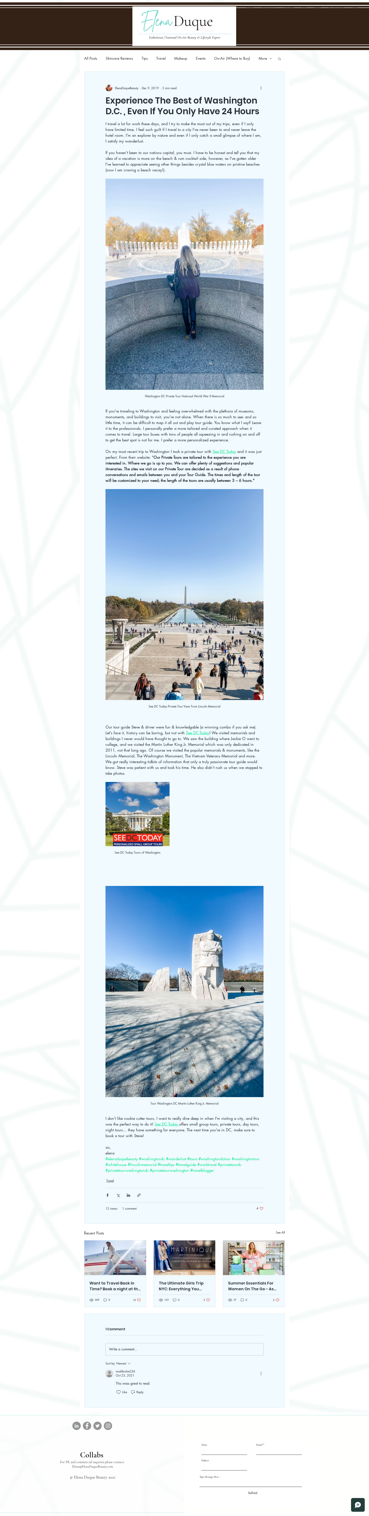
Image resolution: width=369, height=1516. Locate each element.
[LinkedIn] (76, 1426)
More (263, 58)
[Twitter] (97, 1426)
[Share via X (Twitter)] (118, 1195)
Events (201, 58)
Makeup (180, 58)
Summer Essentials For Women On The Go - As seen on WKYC (251, 1286)
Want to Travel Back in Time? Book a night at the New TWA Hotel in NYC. (115, 1286)
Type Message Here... (210, 1477)
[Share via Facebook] (107, 1195)
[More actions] (261, 87)
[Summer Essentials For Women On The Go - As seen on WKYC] (254, 1257)
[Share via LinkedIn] (128, 1195)
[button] (279, 58)
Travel (161, 58)
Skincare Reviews (119, 58)
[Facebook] (87, 1426)
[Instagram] (108, 1426)
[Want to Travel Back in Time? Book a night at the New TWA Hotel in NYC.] (115, 1257)
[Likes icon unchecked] (118, 1392)
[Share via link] (139, 1195)
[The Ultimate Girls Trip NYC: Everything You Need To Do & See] (184, 1257)
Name (204, 1444)
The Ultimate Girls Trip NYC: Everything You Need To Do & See (181, 1286)
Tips (145, 58)
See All (280, 1232)
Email (259, 1444)
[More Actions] (261, 1373)
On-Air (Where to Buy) (232, 58)
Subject (205, 1460)
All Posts (90, 58)
